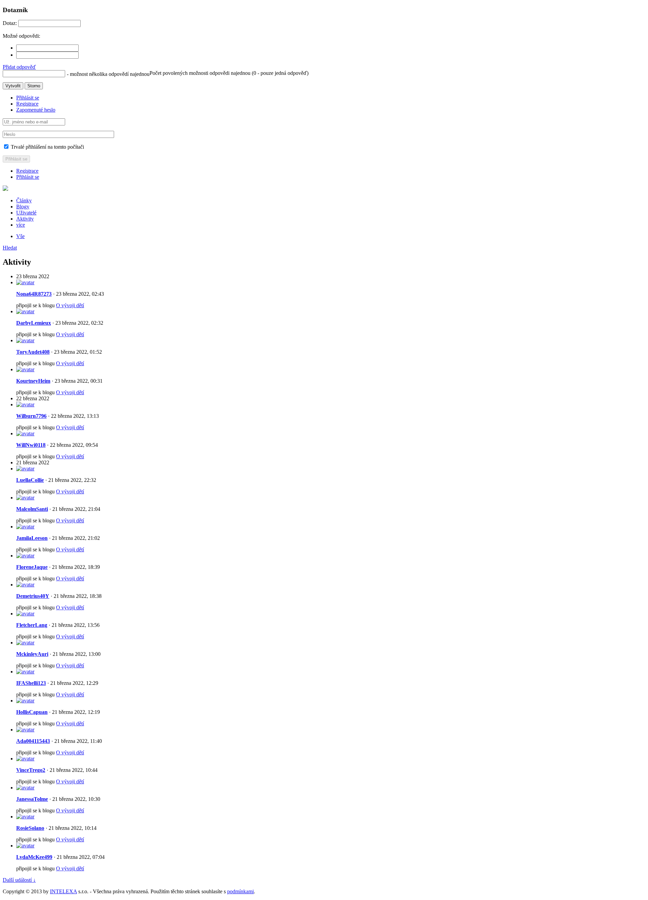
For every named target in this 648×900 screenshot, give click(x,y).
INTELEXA (63, 891)
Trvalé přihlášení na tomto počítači (46, 147)
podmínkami (240, 891)
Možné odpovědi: (21, 36)
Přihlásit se (27, 97)
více (20, 225)
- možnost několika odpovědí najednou (108, 74)
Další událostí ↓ (19, 880)
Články (24, 200)
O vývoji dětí (70, 305)
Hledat (10, 248)
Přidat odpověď (19, 67)
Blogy (22, 206)
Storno (33, 85)
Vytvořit (13, 85)
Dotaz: (10, 23)
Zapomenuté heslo (35, 110)
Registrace (27, 104)
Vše (20, 236)
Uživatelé (26, 212)
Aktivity (25, 219)
